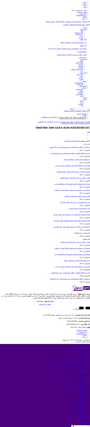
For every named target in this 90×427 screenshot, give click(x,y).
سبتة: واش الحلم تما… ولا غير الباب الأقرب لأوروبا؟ (75, 202)
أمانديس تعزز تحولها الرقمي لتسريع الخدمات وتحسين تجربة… (72, 165)
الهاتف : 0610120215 (45, 304)
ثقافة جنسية (79, 94)
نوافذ (81, 96)
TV (82, 106)
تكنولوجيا (80, 92)
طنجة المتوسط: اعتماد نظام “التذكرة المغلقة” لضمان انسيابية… (71, 220)
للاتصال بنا (76, 309)
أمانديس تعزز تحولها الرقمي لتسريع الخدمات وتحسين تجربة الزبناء (67, 48)
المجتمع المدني (78, 82)
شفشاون (80, 66)
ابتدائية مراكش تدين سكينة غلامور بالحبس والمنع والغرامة (73, 171)
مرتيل (81, 36)
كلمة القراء (80, 84)
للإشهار (84, 17)
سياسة (81, 77)
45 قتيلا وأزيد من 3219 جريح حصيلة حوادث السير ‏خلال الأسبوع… (71, 227)
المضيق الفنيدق (78, 33)
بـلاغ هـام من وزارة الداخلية (82, 233)
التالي (88, 132)
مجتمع (84, 81)
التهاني (81, 101)
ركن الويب (78, 341)
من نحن (84, 18)
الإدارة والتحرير (82, 13)
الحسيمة (80, 64)
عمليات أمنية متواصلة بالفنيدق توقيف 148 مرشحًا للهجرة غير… (72, 184)
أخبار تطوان (83, 29)
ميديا (81, 102)
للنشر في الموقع (81, 12)
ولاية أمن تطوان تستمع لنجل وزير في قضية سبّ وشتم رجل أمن (71, 214)
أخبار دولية (80, 74)
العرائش (80, 68)
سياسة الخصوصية (81, 15)
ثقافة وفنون (79, 89)
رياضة (84, 97)
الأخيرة (84, 99)
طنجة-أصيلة (79, 63)
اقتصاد (81, 79)
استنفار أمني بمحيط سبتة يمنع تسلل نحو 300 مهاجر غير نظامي (72, 190)
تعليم (81, 76)
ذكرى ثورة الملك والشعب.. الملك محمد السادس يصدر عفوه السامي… (69, 153)
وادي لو (81, 37)
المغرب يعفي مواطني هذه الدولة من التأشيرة (77, 196)
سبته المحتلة (79, 34)
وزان (81, 71)
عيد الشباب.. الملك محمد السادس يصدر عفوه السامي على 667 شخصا (70, 147)
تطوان (81, 61)
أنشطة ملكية (82, 86)
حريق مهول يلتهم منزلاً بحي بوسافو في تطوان (73, 42)
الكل (81, 31)
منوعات (84, 87)
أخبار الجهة (83, 59)
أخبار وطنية (83, 73)
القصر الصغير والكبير (77, 69)
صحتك (81, 91)
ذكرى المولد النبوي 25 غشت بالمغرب (79, 208)
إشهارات (80, 104)
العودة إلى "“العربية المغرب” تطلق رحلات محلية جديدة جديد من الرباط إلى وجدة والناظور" (64, 122)
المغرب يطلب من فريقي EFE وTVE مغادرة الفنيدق (71, 54)
